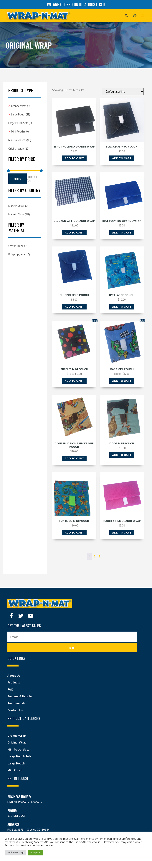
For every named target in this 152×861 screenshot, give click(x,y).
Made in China (19, 214)
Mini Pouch (20, 131)
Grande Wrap (21, 105)
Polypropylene (19, 254)
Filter (17, 179)
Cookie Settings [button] (15, 852)
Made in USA (18, 205)
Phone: (12, 810)
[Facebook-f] (11, 616)
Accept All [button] (35, 852)
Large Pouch (20, 114)
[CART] (134, 16)
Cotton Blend (18, 245)
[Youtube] (30, 616)
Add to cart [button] (74, 158)
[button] (126, 16)
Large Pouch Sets (20, 123)
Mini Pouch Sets (19, 140)
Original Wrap (18, 148)
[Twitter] (21, 616)
